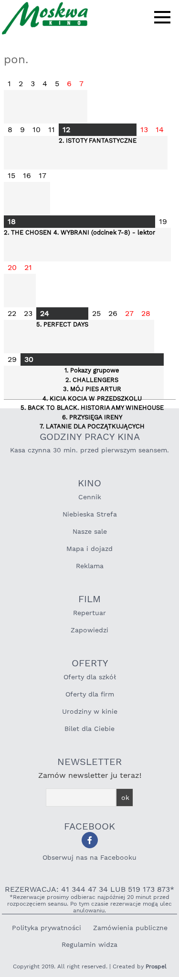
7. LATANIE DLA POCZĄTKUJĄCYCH (92, 426)
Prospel (156, 966)
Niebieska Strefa (90, 514)
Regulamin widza (89, 944)
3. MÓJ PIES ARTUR (92, 389)
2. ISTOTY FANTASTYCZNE (98, 140)
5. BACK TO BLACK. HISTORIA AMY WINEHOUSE (92, 407)
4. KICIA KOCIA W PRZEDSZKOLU (92, 398)
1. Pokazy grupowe (91, 370)
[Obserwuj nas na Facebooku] (90, 840)
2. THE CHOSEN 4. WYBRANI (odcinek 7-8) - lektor (79, 232)
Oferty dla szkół (89, 677)
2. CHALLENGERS (91, 379)
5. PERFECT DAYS (62, 324)
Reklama (90, 566)
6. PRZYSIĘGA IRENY (92, 417)
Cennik (89, 497)
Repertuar (89, 613)
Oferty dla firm (89, 694)
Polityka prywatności (46, 928)
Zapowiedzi (89, 630)
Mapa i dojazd (89, 548)
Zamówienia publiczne (130, 928)
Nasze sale (90, 531)
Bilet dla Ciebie (89, 728)
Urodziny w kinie (89, 711)
